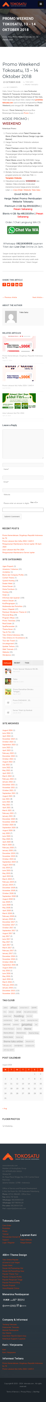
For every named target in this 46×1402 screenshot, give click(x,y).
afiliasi (13, 1007)
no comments (12, 87)
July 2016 (6, 970)
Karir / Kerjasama (9, 1352)
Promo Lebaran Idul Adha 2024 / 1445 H (18, 385)
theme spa (19, 1037)
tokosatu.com (30, 1041)
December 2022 (8, 756)
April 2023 (6, 750)
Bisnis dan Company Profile (13, 575)
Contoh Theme (8, 578)
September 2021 (8, 793)
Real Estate (7, 623)
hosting (19, 1016)
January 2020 (7, 850)
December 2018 (8, 887)
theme (27, 1028)
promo (27, 1024)
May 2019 (6, 873)
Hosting (5, 592)
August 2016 (7, 968)
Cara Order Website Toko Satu (26, 190)
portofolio (16, 1024)
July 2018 (6, 902)
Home (4, 37)
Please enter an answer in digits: (16, 502)
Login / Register (8, 1242)
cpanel (34, 1007)
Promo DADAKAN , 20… (22, 700)
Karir (4, 1349)
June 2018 (6, 905)
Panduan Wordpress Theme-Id (14, 612)
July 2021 (6, 799)
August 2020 (7, 830)
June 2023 (6, 747)
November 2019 (8, 856)
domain (11, 1012)
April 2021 (6, 807)
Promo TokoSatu (31, 85)
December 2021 (8, 785)
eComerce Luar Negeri (11, 1262)
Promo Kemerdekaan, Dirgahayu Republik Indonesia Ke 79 (22, 357)
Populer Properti (8, 1285)
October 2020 (7, 825)
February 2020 (8, 847)
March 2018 (7, 913)
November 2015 (8, 993)
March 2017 (7, 948)
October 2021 (7, 790)
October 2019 (7, 859)
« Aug (4, 1108)
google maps (7, 1016)
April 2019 (6, 876)
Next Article (38, 297)
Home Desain (7, 586)
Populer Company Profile (12, 1277)
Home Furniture (8, 589)
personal (7, 1024)
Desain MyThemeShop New (13, 1271)
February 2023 (8, 753)
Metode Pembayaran (10, 1330)
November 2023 (8, 739)
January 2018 (7, 919)
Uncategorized (8, 643)
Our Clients (6, 1333)
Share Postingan (9, 1029)
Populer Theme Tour (10, 1274)
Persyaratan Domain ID (11, 1237)
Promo (26, 113)
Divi (5, 1012)
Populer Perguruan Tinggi (12, 1280)
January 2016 (7, 988)
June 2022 (6, 767)
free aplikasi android (30, 1012)
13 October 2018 (11, 82)
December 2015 (8, 990)
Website (7, 493)
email (19, 1012)
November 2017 (8, 925)
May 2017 (6, 942)
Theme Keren (7, 629)
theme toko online (13, 1041)
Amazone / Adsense (10, 569)
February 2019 (8, 882)
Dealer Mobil (7, 583)
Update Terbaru (8, 646)
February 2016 (8, 985)
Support (5, 1240)
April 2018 (6, 910)
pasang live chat (32, 1020)
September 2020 (8, 827)
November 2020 (8, 822)
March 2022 (7, 776)
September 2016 (8, 965)
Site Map (36, 1392)
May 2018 (6, 907)
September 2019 (8, 862)
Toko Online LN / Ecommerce (13, 638)
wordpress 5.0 (30, 1046)
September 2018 (8, 896)
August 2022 (7, 762)
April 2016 (6, 979)
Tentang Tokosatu (9, 1324)
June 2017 (6, 939)
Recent (17, 663)
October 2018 (7, 893)
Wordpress (6, 655)
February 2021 (8, 813)
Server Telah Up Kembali (22, 710)
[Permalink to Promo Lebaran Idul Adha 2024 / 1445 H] (23, 374)
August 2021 (7, 796)
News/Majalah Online (10, 1288)
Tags (27, 663)
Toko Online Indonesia (11, 635)
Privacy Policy (26, 1392)
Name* (6, 468)
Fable (15, 679)
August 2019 (7, 865)
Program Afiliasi (8, 618)
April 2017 (6, 945)
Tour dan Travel (8, 641)
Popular (7, 663)
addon (5, 1008)
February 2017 (8, 950)
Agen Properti (7, 566)
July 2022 (6, 764)
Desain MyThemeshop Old (12, 1268)
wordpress (18, 1046)
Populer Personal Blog (11, 1282)
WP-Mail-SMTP (8, 1050)
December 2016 (8, 956)
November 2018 (8, 890)
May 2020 (6, 839)
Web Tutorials (7, 649)
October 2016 (7, 962)
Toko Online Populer (10, 1260)
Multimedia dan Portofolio (12, 606)
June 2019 (6, 870)
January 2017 (7, 953)
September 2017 (8, 930)
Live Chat (19, 246)
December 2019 (8, 853)
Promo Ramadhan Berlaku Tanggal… (23, 690)
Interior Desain (8, 600)
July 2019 (6, 867)
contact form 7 (24, 1008)
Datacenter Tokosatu (10, 1327)
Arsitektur (6, 572)
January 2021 (7, 816)
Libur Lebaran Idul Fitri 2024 (13, 413)
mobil (16, 1020)
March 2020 (7, 845)
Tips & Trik (6, 632)
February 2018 (8, 916)
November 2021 (8, 787)
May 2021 (6, 805)
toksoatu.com (7, 1046)
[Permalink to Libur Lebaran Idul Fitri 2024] (23, 401)
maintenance (8, 1020)
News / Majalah (8, 609)
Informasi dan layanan (11, 598)
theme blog (33, 1033)
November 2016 (8, 959)
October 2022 (7, 759)
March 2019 (7, 879)
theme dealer (8, 1037)
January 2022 (7, 782)
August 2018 (7, 899)
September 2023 (8, 744)
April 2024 (6, 736)
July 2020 (6, 833)
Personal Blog (7, 615)
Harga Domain (26, 1242)
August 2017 (7, 933)
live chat (29, 1016)
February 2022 (8, 779)
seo (36, 1024)
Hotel (4, 595)
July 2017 (6, 936)
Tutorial (5, 1234)
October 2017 (7, 928)
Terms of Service (13, 1392)
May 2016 (6, 976)
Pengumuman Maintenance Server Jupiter (18, 552)
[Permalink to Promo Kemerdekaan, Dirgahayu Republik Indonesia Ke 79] (23, 344)
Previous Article (9, 297)
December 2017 (8, 922)
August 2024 (7, 730)
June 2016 (6, 973)
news (22, 1020)
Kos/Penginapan (8, 603)
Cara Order (6, 1225)
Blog (10, 37)
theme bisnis (21, 1033)
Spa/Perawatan (8, 626)
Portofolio (6, 1228)
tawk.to (19, 1029)
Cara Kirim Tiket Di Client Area (14, 1336)
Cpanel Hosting (8, 580)
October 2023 (7, 742)
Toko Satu (29, 82)
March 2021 (7, 810)
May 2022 (6, 770)
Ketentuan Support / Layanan (13, 1339)
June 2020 (6, 836)
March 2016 (7, 982)
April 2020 (6, 842)
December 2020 (8, 819)
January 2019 (7, 885)
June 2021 (6, 802)
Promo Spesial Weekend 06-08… (26, 669)
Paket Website (26, 1240)
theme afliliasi (9, 1033)
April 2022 (6, 773)
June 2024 (6, 733)
